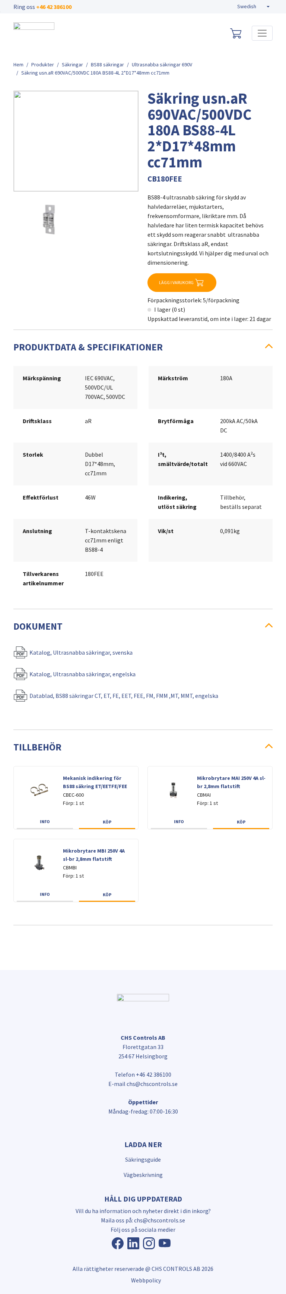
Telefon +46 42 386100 (143, 1074)
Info (45, 821)
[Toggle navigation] (262, 33)
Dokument (38, 626)
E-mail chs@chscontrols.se (143, 1083)
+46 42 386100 (54, 6)
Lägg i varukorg (176, 282)
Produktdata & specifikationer (88, 347)
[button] (253, 6)
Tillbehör (37, 747)
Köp (107, 822)
